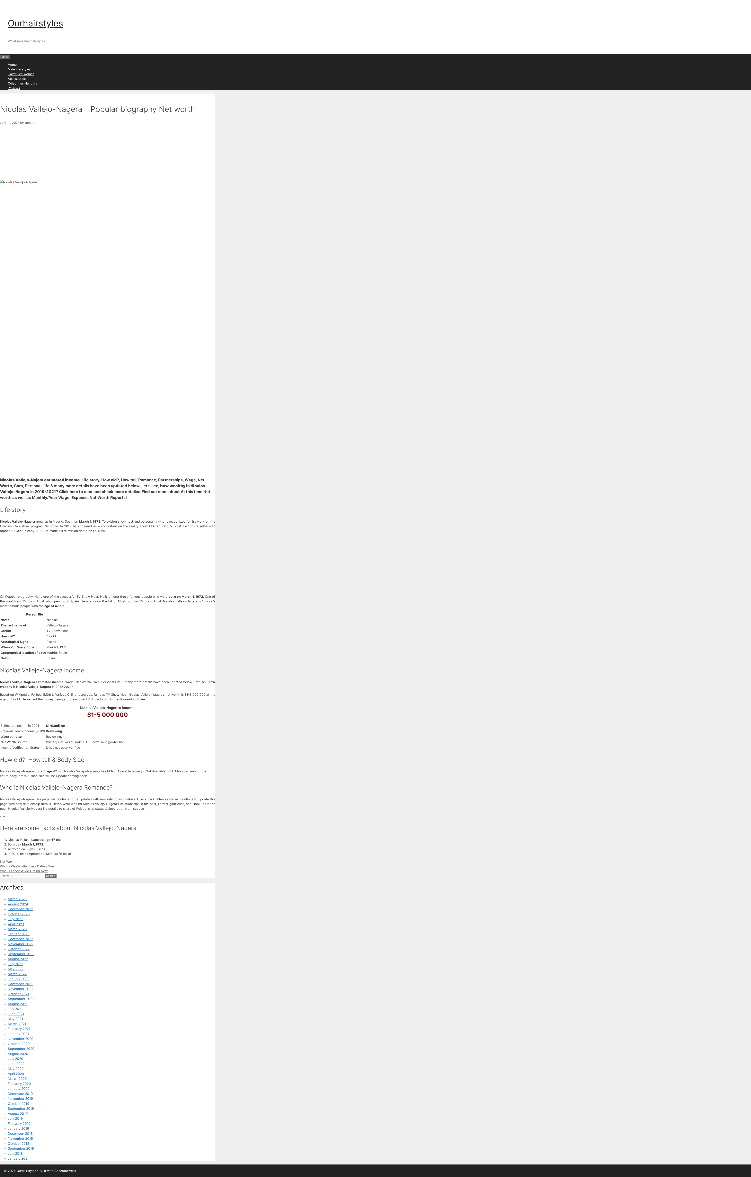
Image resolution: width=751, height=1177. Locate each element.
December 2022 (20, 939)
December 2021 (20, 984)
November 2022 (20, 944)
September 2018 (21, 1148)
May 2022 (15, 969)
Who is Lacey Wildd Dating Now (24, 871)
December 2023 (20, 909)
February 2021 (19, 1029)
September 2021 (21, 999)
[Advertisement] (107, 152)
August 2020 (18, 1054)
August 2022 (18, 959)
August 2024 (18, 904)
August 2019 (18, 1114)
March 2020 (17, 1079)
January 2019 (18, 1128)
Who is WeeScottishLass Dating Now (27, 866)
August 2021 (18, 1004)
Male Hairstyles (19, 69)
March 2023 (17, 929)
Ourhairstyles (35, 23)
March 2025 (17, 899)
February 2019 (19, 1124)
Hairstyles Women (21, 74)
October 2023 (19, 914)
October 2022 (19, 949)
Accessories (17, 79)
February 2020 (19, 1084)
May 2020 (16, 1069)
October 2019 (18, 1104)
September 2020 (21, 1049)
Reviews (14, 88)
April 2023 (16, 924)
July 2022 (15, 964)
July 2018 (15, 1153)
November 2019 (20, 1099)
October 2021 (18, 994)
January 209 (18, 1158)
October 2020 (19, 1044)
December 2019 (20, 1094)
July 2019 (15, 1118)
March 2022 (17, 974)
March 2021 (17, 1024)
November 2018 (20, 1138)
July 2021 (15, 1009)
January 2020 (19, 1089)
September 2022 (21, 954)
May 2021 (15, 1019)
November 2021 (20, 989)
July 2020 (15, 1059)
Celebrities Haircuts (22, 83)
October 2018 (18, 1144)
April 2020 (16, 1074)
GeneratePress (65, 1171)
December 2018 (20, 1134)
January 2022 (18, 979)
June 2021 (16, 1014)
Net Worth (7, 861)
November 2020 (20, 1039)
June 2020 (16, 1064)
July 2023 (15, 919)
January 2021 (18, 1034)
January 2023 (19, 934)
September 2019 (21, 1109)
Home (12, 64)
